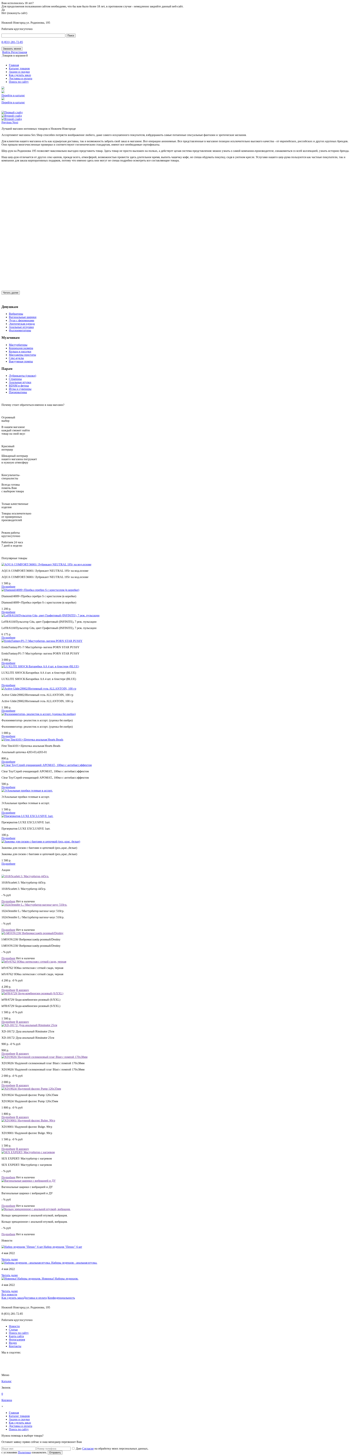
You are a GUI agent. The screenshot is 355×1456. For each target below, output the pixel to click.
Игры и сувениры (20, 389)
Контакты (15, 1346)
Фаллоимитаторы (20, 330)
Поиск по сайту (19, 81)
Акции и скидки (19, 71)
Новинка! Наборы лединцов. (60, 1278)
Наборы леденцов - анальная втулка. (74, 1262)
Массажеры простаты (22, 354)
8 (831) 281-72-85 (12, 42)
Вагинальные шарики (22, 317)
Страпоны (15, 379)
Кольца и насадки (20, 351)
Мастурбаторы (18, 344)
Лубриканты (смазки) (22, 375)
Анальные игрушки (21, 327)
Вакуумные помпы (21, 361)
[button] (6, 122)
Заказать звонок (12, 48)
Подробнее (8, 586)
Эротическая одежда (22, 323)
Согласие (88, 1448)
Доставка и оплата (20, 78)
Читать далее (10, 292)
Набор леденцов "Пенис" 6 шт (63, 1246)
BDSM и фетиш (19, 385)
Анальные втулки (20, 382)
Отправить (55, 1452)
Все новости (9, 1294)
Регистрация (19, 52)
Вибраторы (16, 313)
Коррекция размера (21, 348)
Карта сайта (16, 1336)
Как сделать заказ (20, 75)
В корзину (22, 990)
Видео (13, 1342)
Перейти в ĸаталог (13, 95)
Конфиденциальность (61, 1297)
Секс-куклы (16, 358)
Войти (6, 52)
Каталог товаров (19, 68)
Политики (24, 1452)
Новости (14, 1326)
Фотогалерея (17, 1339)
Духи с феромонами (21, 320)
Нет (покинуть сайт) (14, 13)
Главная (14, 65)
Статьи (13, 1329)
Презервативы (18, 392)
